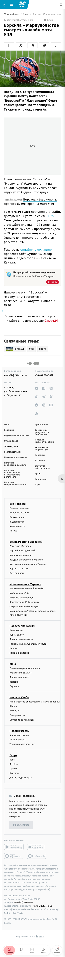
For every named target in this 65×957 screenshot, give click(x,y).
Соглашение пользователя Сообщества (42, 432)
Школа (13, 706)
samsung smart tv (36, 856)
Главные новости (19, 508)
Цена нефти (16, 630)
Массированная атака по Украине (28, 564)
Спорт (26, 14)
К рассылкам (21, 825)
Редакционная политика (16, 436)
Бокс (12, 759)
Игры (37, 485)
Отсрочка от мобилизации (24, 606)
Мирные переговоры (21, 555)
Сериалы (14, 686)
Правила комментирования (44, 441)
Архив (38, 474)
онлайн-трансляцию (36, 249)
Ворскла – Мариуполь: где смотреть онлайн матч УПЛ (46, 14)
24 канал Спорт (12, 14)
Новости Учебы (19, 697)
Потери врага (17, 573)
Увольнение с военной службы (27, 588)
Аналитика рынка (19, 735)
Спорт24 (51, 320)
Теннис (13, 768)
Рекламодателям (12, 452)
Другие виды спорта (21, 777)
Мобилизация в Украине (25, 584)
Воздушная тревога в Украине (26, 559)
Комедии (14, 681)
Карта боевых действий (23, 550)
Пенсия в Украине (19, 652)
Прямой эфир (17, 517)
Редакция (9, 430)
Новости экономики (22, 626)
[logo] (22, 4)
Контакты (40, 455)
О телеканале (11, 441)
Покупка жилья (18, 739)
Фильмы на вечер (19, 677)
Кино (13, 664)
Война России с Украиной (26, 541)
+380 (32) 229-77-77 (23, 902)
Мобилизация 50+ (19, 593)
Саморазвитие (17, 715)
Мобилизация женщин (22, 597)
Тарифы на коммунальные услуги (28, 643)
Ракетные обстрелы (20, 546)
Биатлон (14, 773)
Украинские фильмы (21, 672)
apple (36, 847)
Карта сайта (41, 479)
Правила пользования (15, 457)
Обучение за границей (22, 719)
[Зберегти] (56, 45)
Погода (13, 530)
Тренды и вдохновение (22, 744)
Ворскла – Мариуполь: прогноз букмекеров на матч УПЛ (30, 202)
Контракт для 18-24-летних (24, 602)
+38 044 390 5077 (44, 375)
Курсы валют (17, 634)
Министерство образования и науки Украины (35, 701)
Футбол (14, 764)
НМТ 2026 (15, 710)
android (14, 847)
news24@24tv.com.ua (15, 375)
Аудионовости (17, 526)
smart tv (14, 856)
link (36, 388)
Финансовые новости (21, 639)
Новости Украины (19, 512)
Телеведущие (11, 446)
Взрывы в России (19, 568)
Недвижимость (19, 730)
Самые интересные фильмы (25, 668)
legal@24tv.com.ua (43, 906)
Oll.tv (50, 216)
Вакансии (40, 461)
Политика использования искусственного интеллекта (12, 473)
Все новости (18, 503)
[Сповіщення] (61, 5)
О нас (7, 425)
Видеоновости (17, 521)
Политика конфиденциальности (15, 464)
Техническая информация (41, 448)
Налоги (14, 648)
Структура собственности (42, 467)
